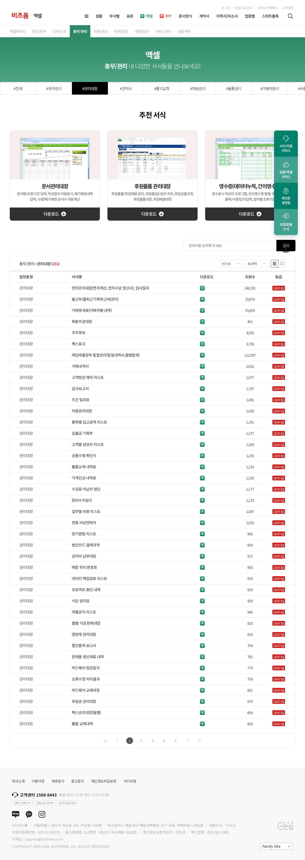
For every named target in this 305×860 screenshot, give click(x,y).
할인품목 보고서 (84, 645)
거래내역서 (80, 366)
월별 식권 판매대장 (86, 623)
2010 (283, 191)
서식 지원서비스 (286, 148)
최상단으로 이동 (286, 247)
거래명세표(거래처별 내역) (92, 310)
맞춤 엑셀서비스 (286, 174)
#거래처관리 (269, 88)
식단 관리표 (80, 601)
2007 (283, 199)
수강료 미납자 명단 (86, 489)
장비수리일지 (82, 500)
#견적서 (126, 88)
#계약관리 (53, 88)
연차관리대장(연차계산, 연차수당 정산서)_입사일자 (110, 288)
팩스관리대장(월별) (86, 712)
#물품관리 (233, 88)
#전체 (18, 88)
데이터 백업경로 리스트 (89, 578)
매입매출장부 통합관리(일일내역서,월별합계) (106, 355)
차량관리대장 (82, 411)
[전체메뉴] (86, 16)
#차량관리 (197, 88)
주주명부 (78, 332)
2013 (283, 184)
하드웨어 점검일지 (86, 668)
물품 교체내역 (82, 723)
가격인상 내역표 (84, 478)
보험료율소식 (286, 226)
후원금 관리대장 (84, 701)
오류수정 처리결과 (86, 679)
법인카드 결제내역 (86, 545)
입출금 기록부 (82, 433)
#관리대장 (89, 88)
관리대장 (44, 264)
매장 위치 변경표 (84, 567)
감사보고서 (80, 388)
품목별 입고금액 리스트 (89, 422)
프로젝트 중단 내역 (86, 589)
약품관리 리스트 (84, 612)
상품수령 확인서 (84, 455)
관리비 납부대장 (84, 556)
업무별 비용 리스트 (86, 511)
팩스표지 (78, 344)
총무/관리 (26, 264)
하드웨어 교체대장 (86, 690)
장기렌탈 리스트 (84, 533)
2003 (283, 206)
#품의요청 (161, 88)
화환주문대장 (82, 321)
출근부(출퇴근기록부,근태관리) (95, 299)
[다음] (188, 740)
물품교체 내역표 (84, 466)
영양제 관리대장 (84, 634)
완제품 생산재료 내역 (88, 656)
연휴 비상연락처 (84, 522)
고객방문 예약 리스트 (88, 377)
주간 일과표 (80, 399)
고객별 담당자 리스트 (88, 444)
